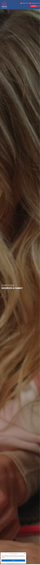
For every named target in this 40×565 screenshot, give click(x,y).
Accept (13, 560)
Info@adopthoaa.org (35, 3)
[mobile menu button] (38, 6)
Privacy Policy (16, 562)
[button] (24, 553)
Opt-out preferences (11, 562)
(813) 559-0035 (25, 3)
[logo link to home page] (4, 5)
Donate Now (33, 6)
